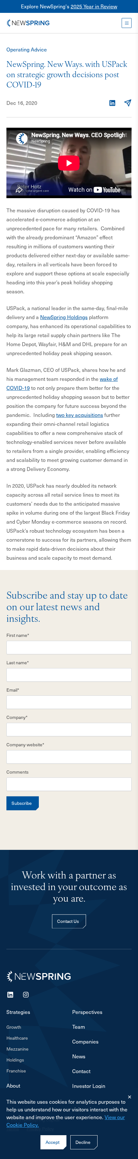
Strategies (18, 1012)
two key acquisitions (79, 414)
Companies (85, 1041)
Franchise (16, 1071)
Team (78, 1027)
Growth (13, 1027)
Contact (81, 1071)
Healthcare (17, 1038)
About (13, 1085)
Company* (17, 717)
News (78, 1056)
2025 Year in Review (94, 6)
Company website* (25, 744)
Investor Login (88, 1086)
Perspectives (87, 1012)
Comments (17, 772)
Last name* (17, 662)
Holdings (15, 1060)
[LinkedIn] (112, 103)
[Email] (128, 103)
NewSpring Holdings (64, 317)
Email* (12, 690)
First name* (17, 635)
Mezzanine (17, 1049)
